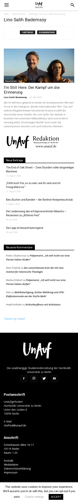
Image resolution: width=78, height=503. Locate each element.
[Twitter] (44, 378)
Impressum (11, 472)
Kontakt (8, 460)
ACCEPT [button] (56, 496)
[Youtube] (54, 378)
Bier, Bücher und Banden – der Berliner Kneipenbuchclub (39, 199)
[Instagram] (34, 378)
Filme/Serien (11, 81)
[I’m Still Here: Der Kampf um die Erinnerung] (39, 66)
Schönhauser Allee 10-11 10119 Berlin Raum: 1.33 (19, 448)
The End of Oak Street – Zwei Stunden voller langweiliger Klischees (40, 169)
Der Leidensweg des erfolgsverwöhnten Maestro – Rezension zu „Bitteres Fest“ (36, 213)
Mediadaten (11, 464)
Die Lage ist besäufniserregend (24, 227)
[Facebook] (23, 378)
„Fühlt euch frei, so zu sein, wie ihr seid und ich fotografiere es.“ (33, 185)
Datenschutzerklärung (17, 468)
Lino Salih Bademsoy (15, 97)
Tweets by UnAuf (14, 318)
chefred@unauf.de (15, 425)
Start (6, 14)
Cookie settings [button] (34, 496)
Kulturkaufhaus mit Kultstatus (43, 304)
